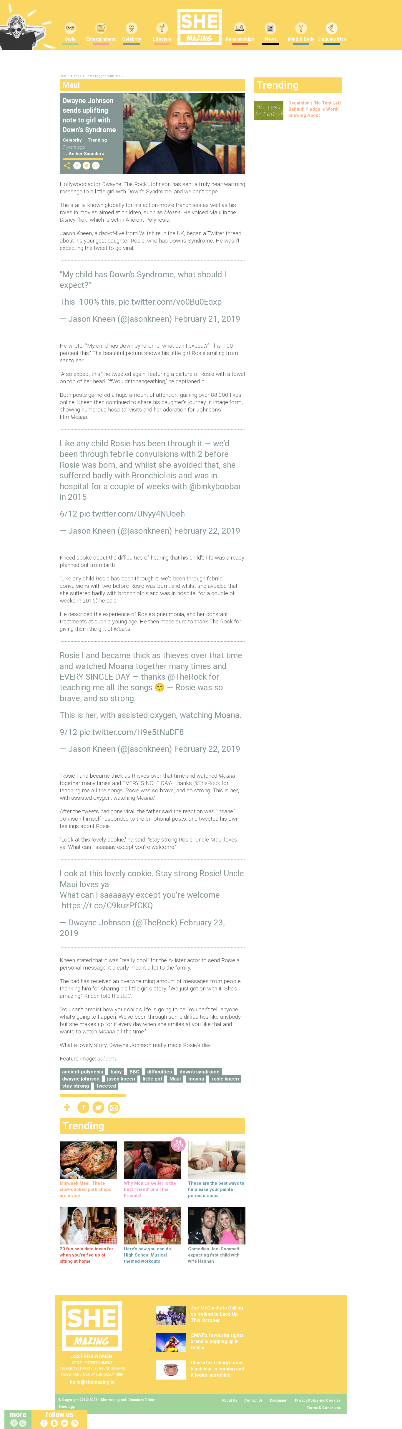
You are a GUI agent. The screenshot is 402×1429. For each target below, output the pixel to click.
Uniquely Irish (332, 39)
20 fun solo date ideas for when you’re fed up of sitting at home (86, 1255)
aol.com (106, 1058)
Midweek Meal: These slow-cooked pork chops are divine (85, 1189)
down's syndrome (200, 1072)
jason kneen (121, 1079)
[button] (23, 1424)
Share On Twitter (86, 166)
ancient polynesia (82, 1072)
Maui (175, 1079)
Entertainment (101, 39)
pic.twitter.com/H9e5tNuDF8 (131, 732)
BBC (134, 1072)
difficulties (159, 1072)
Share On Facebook (77, 166)
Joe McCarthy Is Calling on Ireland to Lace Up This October (217, 1314)
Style (70, 39)
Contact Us (253, 1400)
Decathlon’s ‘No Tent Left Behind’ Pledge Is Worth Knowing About (314, 109)
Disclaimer (279, 1400)
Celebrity (131, 39)
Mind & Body (301, 39)
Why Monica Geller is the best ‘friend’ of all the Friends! (150, 1189)
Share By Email (96, 166)
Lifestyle (162, 39)
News (270, 39)
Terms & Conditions (324, 1408)
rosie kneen (225, 1079)
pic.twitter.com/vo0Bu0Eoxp (170, 302)
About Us (229, 1400)
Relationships (240, 39)
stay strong (75, 1086)
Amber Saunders (86, 153)
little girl (152, 1079)
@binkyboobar (215, 486)
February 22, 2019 (207, 531)
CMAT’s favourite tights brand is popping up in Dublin (217, 1341)
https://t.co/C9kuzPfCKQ (107, 905)
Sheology (66, 1407)
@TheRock (187, 677)
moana (196, 1079)
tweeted (106, 1086)
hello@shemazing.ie (92, 1382)
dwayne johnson (80, 1079)
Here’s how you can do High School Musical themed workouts (147, 1255)
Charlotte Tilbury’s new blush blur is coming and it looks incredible (217, 1369)
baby (116, 1072)
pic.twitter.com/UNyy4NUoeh (132, 514)
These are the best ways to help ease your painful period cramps (216, 1189)
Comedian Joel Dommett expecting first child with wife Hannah (214, 1255)
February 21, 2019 (207, 319)
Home (64, 76)
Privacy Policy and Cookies (318, 1400)
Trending (97, 140)
